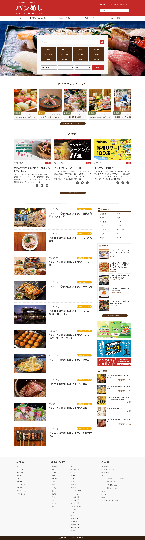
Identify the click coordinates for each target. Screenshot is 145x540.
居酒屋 (48, 49)
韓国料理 (74, 488)
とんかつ (103, 230)
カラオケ (74, 512)
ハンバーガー (75, 494)
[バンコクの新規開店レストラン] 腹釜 (68, 384)
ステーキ (74, 472)
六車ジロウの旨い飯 (108, 469)
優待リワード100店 (104, 168)
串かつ (119, 238)
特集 (48, 163)
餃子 (118, 218)
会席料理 (103, 214)
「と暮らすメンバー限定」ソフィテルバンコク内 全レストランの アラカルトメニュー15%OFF (120, 267)
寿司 (118, 214)
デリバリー (74, 518)
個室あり (64, 59)
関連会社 (19, 478)
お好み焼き (120, 230)
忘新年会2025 (75, 524)
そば (72, 478)
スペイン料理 (75, 503)
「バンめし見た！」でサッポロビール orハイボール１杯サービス (120, 253)
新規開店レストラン (84, 209)
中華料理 (74, 485)
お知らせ (105, 494)
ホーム (19, 466)
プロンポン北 (48, 54)
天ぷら (119, 226)
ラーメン (64, 49)
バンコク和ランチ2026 (114, 408)
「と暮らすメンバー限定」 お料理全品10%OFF (120, 303)
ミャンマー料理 (76, 491)
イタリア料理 (75, 497)
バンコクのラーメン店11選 (67, 168)
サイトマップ (21, 485)
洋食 (101, 226)
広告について (114, 5)
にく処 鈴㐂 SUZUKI (50, 117)
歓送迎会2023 (75, 528)
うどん (73, 481)
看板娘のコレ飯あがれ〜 (114, 488)
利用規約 (19, 488)
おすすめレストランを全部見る (73, 123)
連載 (103, 475)
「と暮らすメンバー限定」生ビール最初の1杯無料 (119, 278)
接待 (48, 59)
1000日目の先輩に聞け (113, 485)
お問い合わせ (124, 5)
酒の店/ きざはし (74, 117)
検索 (98, 67)
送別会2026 (74, 521)
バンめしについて (103, 5)
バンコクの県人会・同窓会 (110, 500)
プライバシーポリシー (23, 491)
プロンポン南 (64, 54)
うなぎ (102, 234)
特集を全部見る (73, 193)
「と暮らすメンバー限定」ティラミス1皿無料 (119, 290)
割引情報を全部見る (115, 315)
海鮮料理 (103, 222)
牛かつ (119, 222)
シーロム (96, 54)
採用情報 (19, 481)
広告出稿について (22, 472)
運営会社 (19, 475)
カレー (119, 234)
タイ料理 (96, 49)
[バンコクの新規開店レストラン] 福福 (68, 408)
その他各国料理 (76, 506)
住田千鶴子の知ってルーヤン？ (116, 478)
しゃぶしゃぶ (75, 469)
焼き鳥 (102, 238)
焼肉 (80, 49)
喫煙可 (80, 59)
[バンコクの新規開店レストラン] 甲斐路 (69, 359)
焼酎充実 (96, 59)
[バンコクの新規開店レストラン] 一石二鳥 (70, 286)
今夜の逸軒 (105, 466)
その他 (73, 531)
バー (72, 515)
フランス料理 (75, 500)
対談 (103, 491)
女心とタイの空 (111, 482)
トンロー (80, 54)
